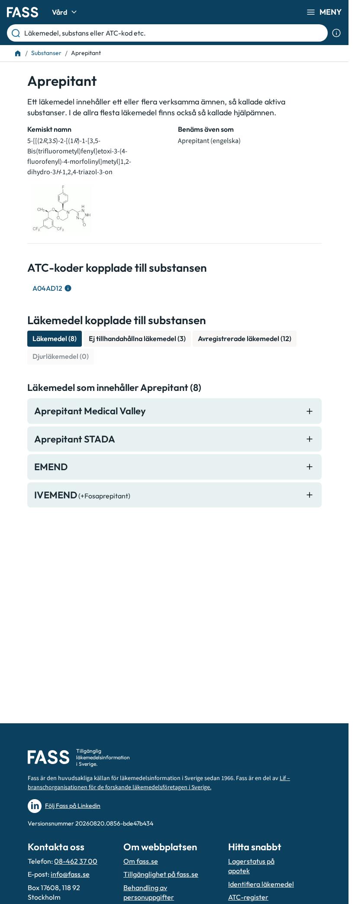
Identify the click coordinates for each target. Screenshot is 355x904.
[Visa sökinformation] (336, 33)
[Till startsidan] (18, 53)
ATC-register (248, 897)
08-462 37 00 (75, 861)
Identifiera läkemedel (261, 884)
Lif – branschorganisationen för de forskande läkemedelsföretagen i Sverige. (159, 783)
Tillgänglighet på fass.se (160, 874)
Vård (59, 12)
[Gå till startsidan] (22, 12)
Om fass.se (140, 861)
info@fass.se (70, 874)
